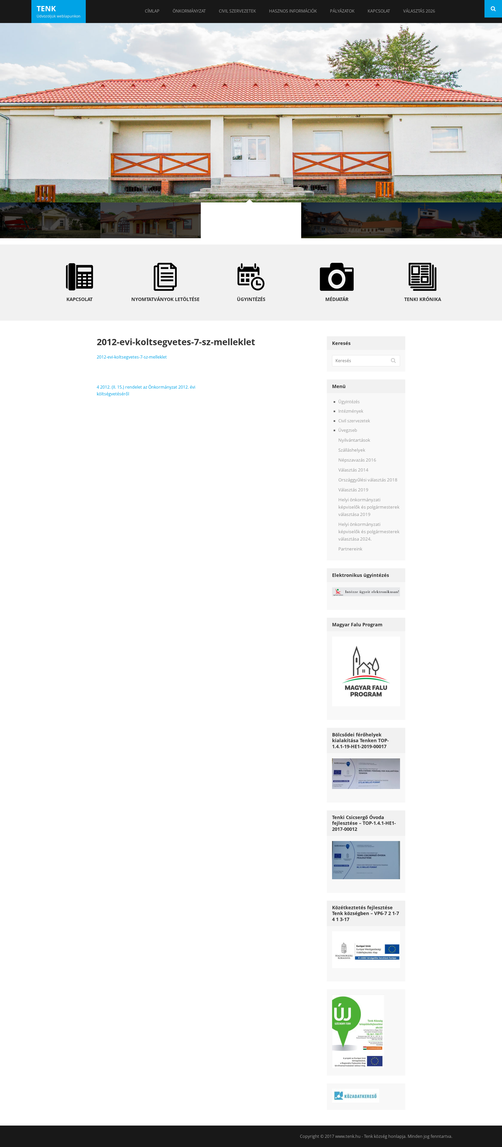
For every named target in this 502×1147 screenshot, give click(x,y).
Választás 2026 (419, 11)
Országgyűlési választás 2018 (367, 480)
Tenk (46, 8)
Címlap (152, 11)
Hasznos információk (293, 11)
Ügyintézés (349, 402)
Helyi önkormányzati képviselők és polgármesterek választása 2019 (369, 507)
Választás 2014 (353, 470)
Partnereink (350, 549)
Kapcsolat (379, 11)
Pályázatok (342, 11)
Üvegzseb (347, 430)
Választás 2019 (353, 490)
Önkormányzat (189, 11)
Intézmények (350, 411)
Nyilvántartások (354, 440)
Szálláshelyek (351, 450)
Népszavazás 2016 (357, 460)
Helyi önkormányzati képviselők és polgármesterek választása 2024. (369, 531)
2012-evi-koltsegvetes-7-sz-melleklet (132, 357)
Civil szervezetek (237, 11)
